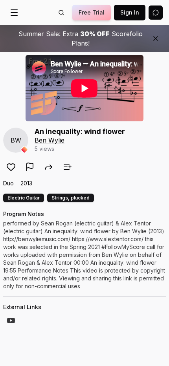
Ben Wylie (49, 140)
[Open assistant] (156, 12)
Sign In (129, 12)
